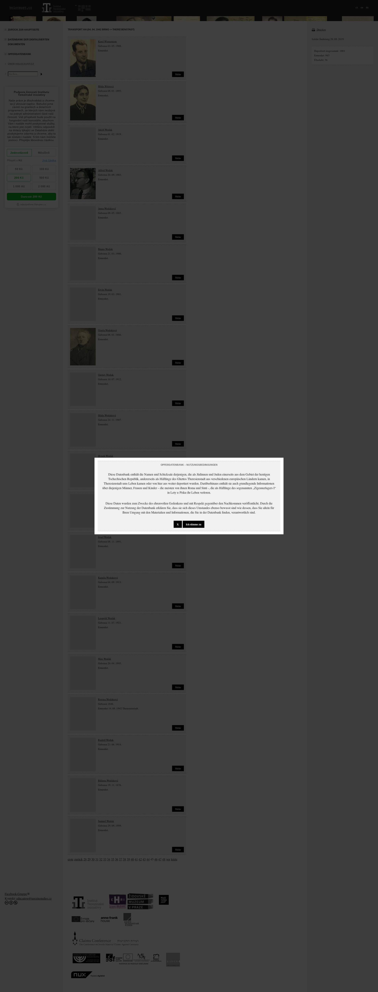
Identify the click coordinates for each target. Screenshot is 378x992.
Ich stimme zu (193, 524)
